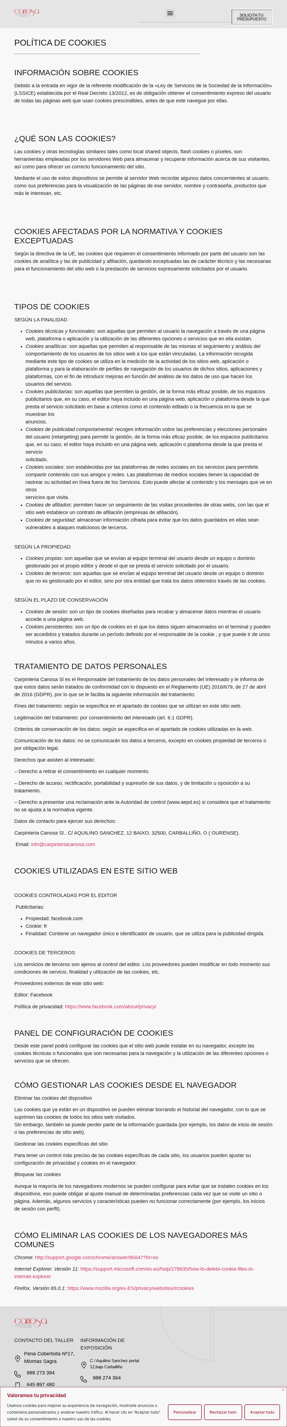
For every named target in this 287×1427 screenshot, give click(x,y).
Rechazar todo (223, 1412)
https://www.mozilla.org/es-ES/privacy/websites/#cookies (131, 1288)
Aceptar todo (262, 1412)
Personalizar (184, 1412)
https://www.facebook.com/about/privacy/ (110, 1006)
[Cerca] (283, 1389)
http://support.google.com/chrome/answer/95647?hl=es (96, 1257)
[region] (143, 1407)
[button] (170, 13)
